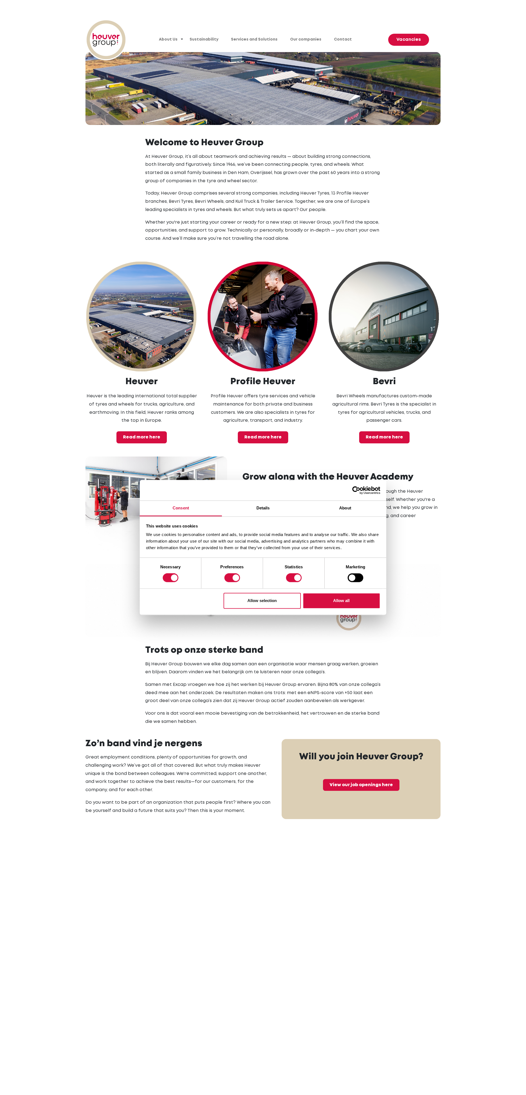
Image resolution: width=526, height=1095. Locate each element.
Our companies (305, 39)
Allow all (341, 600)
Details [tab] (263, 508)
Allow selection (262, 600)
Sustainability (204, 39)
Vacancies (408, 40)
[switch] (232, 578)
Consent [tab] (181, 508)
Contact (343, 39)
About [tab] (345, 508)
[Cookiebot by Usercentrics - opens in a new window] (356, 490)
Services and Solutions (254, 39)
